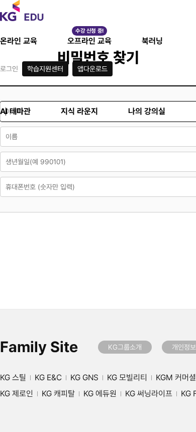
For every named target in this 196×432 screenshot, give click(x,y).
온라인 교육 (18, 41)
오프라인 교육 (89, 41)
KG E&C (48, 378)
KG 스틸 (13, 378)
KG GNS (84, 378)
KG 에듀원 (100, 394)
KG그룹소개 (125, 347)
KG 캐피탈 (58, 394)
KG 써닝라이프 (148, 394)
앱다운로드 (92, 69)
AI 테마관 (15, 111)
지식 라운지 (79, 111)
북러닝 (152, 41)
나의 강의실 (146, 111)
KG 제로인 (16, 394)
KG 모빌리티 (127, 378)
